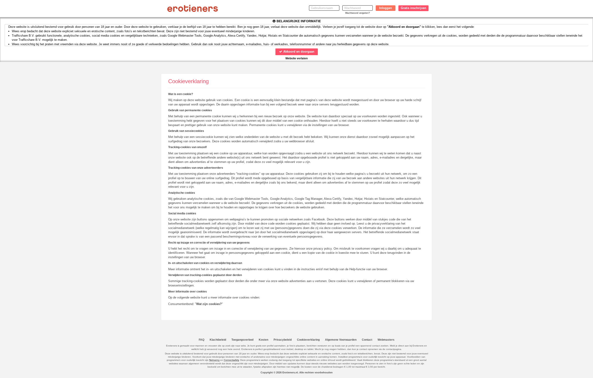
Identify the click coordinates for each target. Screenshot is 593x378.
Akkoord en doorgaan (298, 51)
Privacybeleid (283, 339)
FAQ (201, 339)
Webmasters (386, 339)
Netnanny (214, 360)
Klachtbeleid (218, 339)
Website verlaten (296, 58)
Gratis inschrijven (413, 8)
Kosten (263, 339)
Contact (367, 339)
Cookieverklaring (308, 339)
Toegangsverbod (242, 339)
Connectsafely (231, 360)
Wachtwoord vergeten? (357, 13)
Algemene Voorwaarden (340, 339)
